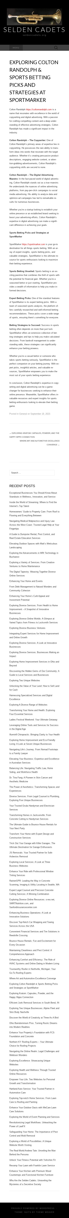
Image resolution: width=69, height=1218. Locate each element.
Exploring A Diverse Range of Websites (28, 704)
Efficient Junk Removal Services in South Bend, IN (34, 1002)
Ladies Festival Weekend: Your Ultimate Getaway (33, 719)
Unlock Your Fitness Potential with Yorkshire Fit (32, 1160)
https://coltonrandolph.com (39, 109)
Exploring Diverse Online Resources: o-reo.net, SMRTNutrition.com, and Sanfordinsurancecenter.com (32, 903)
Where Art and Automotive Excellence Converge (40, 443)
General (23, 414)
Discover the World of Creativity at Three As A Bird (33, 1017)
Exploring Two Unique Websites (24, 680)
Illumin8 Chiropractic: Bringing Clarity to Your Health (34, 734)
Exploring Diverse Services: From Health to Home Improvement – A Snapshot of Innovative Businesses (33, 609)
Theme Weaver (45, 1212)
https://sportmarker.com (33, 244)
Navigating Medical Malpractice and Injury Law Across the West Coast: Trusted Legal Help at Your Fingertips (34, 525)
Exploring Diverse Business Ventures (27, 628)
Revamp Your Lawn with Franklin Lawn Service (32, 1165)
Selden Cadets (34, 29)
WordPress (47, 1208)
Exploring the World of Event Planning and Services (34, 1117)
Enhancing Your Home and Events (26, 581)
